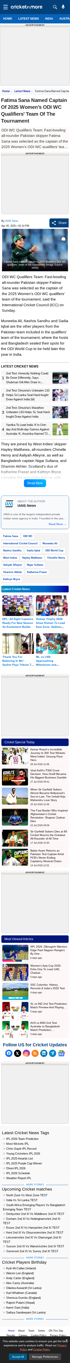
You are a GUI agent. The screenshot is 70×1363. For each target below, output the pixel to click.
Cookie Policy (38, 1335)
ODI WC (27, 536)
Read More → (57, 524)
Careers (23, 1335)
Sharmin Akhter (12, 572)
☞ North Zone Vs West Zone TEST (25, 1195)
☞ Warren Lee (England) (18, 1273)
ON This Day (56, 1330)
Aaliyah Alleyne (12, 564)
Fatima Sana (10, 536)
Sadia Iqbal (33, 550)
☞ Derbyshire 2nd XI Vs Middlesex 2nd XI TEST (33, 1213)
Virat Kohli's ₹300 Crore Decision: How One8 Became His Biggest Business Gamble (48, 774)
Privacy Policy (58, 1335)
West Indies (10, 557)
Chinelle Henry (56, 557)
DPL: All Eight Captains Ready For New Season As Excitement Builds (17, 622)
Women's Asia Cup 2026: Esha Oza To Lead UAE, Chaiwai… (45, 969)
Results (11, 1335)
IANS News (11, 220)
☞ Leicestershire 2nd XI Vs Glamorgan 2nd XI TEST (32, 1238)
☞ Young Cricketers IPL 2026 (21, 1153)
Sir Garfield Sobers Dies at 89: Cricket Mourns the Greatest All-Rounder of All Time (49, 835)
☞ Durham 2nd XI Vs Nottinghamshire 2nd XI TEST (31, 1219)
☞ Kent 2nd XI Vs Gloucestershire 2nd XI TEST (33, 1232)
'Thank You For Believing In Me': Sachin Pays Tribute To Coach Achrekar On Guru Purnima (17, 664)
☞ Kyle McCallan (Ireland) (19, 1268)
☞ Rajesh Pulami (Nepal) (19, 1302)
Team (31, 1330)
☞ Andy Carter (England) (18, 1278)
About (21, 1330)
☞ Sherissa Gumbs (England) (22, 1297)
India (49, 18)
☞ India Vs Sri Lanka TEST (20, 1200)
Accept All (18, 1356)
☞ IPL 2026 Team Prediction (20, 1138)
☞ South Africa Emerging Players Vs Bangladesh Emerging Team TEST (34, 1205)
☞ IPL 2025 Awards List (18, 1158)
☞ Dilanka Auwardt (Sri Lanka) (22, 1288)
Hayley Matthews (32, 557)
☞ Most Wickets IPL (16, 1143)
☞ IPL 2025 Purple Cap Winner (22, 1163)
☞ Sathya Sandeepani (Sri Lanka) (24, 1312)
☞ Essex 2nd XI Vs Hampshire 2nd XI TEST (31, 1227)
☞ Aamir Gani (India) (16, 1307)
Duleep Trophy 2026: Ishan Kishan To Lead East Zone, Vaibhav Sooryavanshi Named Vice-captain (50, 626)
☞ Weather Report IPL (17, 1178)
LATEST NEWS (28, 18)
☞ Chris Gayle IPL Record (19, 1148)
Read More (35, 483)
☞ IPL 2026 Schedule (16, 1173)
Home (7, 18)
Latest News (22, 91)
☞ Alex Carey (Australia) (18, 1283)
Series (41, 1330)
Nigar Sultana (35, 564)
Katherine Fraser (37, 572)
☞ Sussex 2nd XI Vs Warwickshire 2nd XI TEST (33, 1246)
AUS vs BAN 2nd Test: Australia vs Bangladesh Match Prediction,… (45, 1026)
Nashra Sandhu (12, 550)
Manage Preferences (45, 1356)
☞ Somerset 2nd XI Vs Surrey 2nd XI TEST (30, 1251)
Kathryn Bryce (11, 579)
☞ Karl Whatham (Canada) (20, 1292)
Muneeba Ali (50, 543)
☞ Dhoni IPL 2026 (14, 1168)
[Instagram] (26, 1053)
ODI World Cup (54, 550)
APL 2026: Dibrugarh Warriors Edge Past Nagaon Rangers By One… (48, 950)
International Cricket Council (20, 543)
